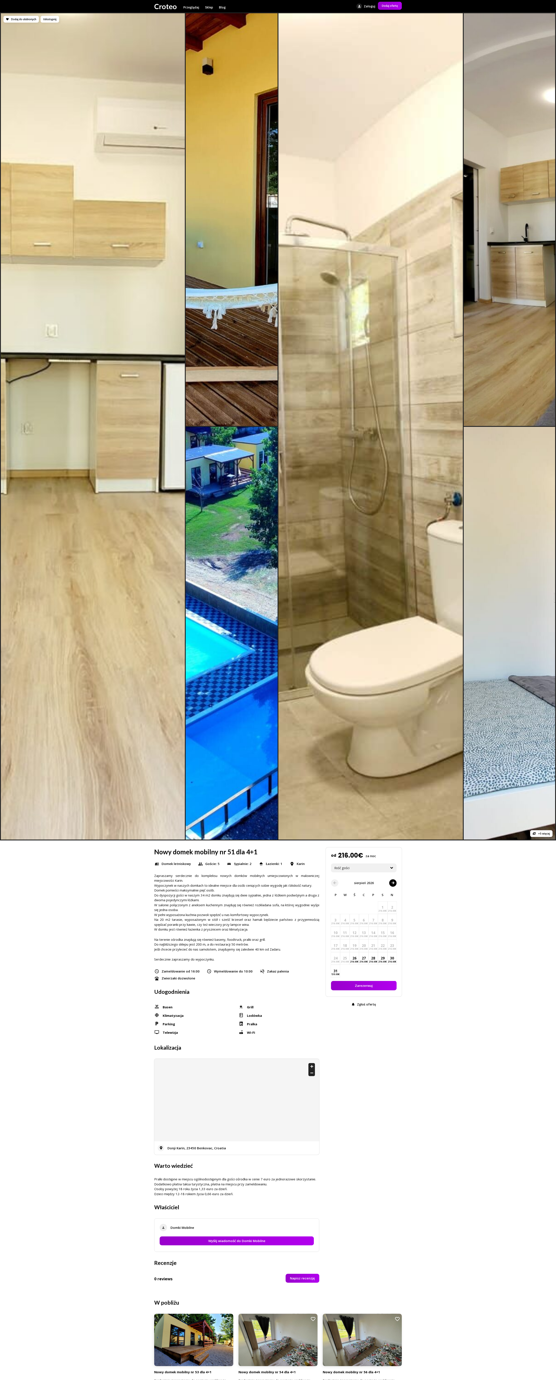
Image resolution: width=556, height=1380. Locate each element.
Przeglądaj (191, 7)
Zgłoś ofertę (366, 1004)
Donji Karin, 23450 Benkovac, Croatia (196, 1148)
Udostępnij (49, 19)
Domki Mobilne (182, 1227)
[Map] (236, 1100)
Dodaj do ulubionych (23, 19)
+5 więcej (544, 833)
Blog (222, 7)
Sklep (209, 7)
